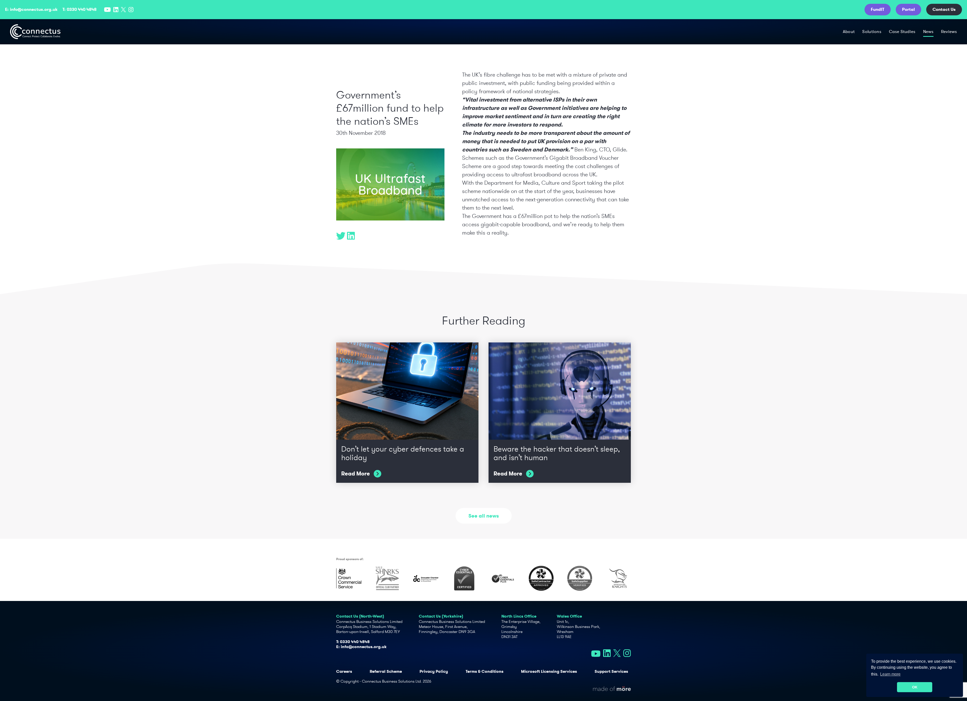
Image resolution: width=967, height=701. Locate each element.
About (849, 31)
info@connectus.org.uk (33, 9)
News (928, 31)
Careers (344, 671)
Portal (908, 9)
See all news (483, 516)
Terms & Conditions (484, 671)
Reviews (949, 31)
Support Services (611, 671)
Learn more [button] (890, 674)
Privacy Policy (434, 671)
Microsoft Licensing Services (549, 671)
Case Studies (902, 31)
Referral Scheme (386, 671)
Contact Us (944, 9)
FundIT (877, 9)
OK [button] (914, 687)
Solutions (871, 31)
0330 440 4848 (81, 9)
